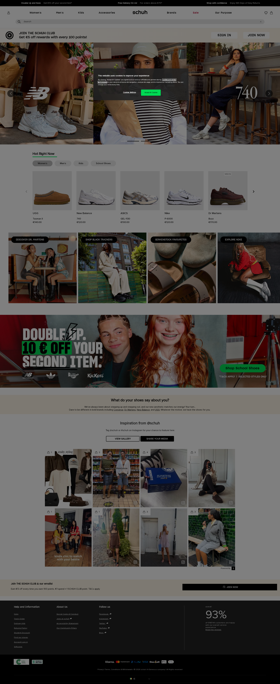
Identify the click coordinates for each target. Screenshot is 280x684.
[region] (141, 84)
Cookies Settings (129, 92)
